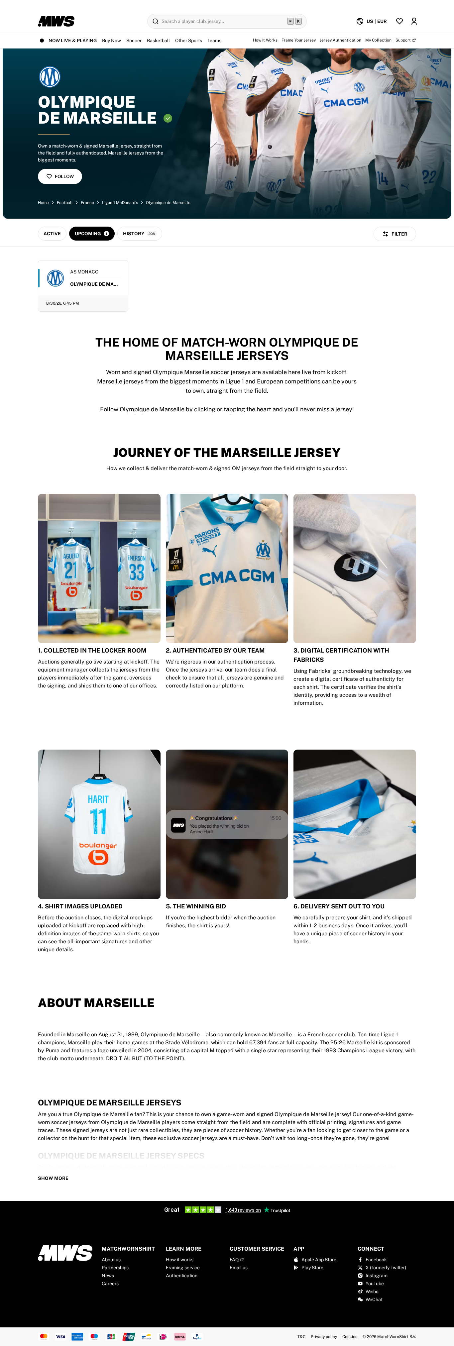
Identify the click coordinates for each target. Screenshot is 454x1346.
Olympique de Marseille (168, 202)
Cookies (349, 1336)
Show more (53, 1178)
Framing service (183, 1267)
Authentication (181, 1275)
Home (43, 202)
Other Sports (188, 40)
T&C (301, 1336)
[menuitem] (371, 21)
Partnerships (115, 1267)
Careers (110, 1283)
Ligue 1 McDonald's (120, 202)
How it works (179, 1259)
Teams (214, 40)
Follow (64, 176)
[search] (227, 21)
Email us (239, 1267)
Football (65, 202)
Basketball (158, 40)
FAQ (234, 1259)
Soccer (134, 40)
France (87, 202)
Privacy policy (324, 1336)
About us (111, 1259)
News (108, 1275)
